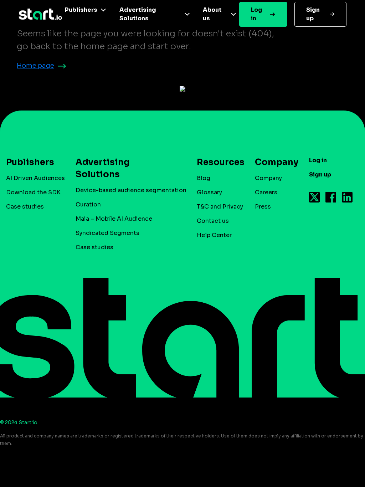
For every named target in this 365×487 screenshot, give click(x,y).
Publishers (81, 10)
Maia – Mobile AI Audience (114, 218)
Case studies (25, 206)
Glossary (209, 192)
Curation (88, 204)
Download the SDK (33, 192)
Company (268, 178)
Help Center (214, 235)
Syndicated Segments (107, 233)
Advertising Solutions (137, 14)
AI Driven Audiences (35, 178)
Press (263, 206)
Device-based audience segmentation (131, 190)
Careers (266, 192)
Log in (256, 14)
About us (212, 14)
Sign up (313, 14)
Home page (35, 66)
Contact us (213, 221)
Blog (203, 178)
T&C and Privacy (220, 206)
